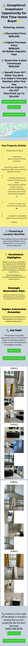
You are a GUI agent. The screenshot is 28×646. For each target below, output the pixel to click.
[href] (14, 130)
